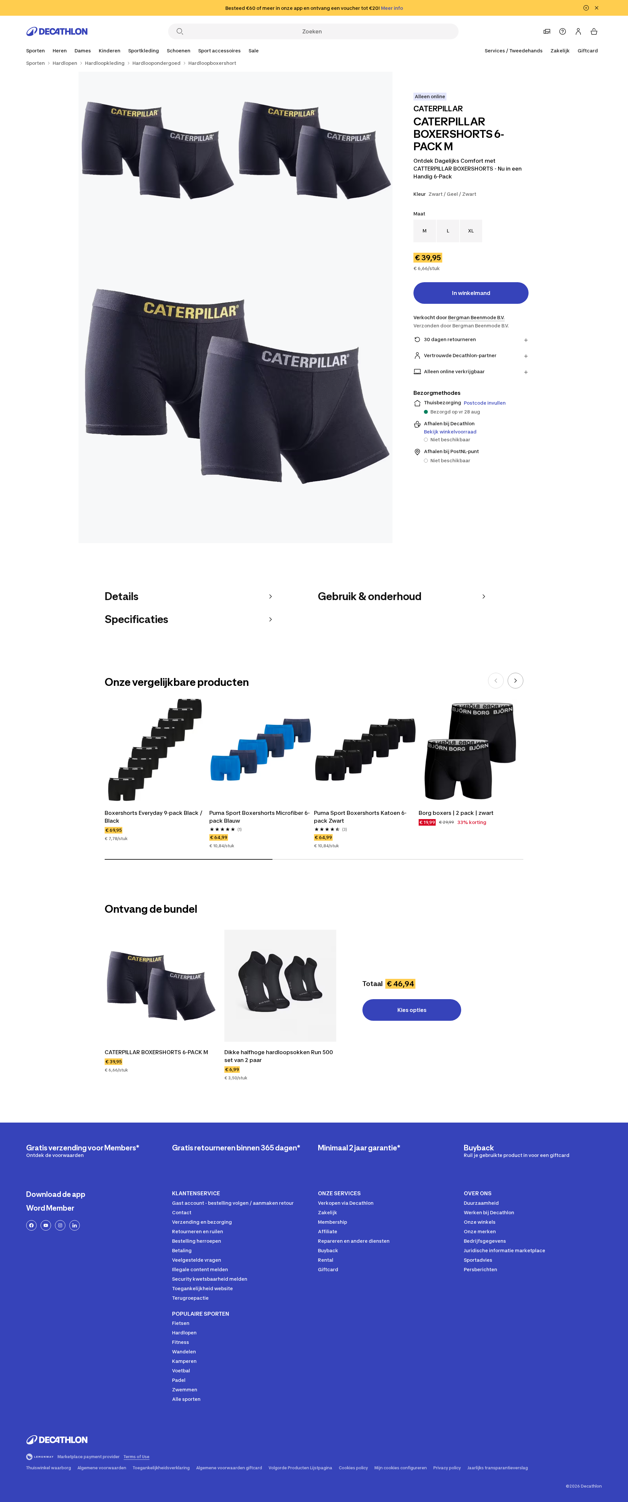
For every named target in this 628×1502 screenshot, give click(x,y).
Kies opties (412, 1010)
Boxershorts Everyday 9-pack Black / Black (154, 817)
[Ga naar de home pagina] (57, 31)
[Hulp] (562, 31)
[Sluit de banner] (596, 8)
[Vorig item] (496, 680)
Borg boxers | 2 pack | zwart (456, 813)
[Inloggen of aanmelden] (578, 31)
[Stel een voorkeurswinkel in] (547, 31)
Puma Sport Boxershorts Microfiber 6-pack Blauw (259, 817)
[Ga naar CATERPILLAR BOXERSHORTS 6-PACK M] (161, 986)
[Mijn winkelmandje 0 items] (594, 31)
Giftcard (588, 50)
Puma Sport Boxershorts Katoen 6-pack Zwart (360, 817)
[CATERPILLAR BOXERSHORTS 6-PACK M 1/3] (314, 150)
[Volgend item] (515, 680)
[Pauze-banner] (586, 8)
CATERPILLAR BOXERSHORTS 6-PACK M (156, 1052)
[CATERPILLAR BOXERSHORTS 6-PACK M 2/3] (157, 150)
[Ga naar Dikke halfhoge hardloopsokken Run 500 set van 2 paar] (280, 986)
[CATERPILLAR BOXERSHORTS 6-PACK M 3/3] (235, 386)
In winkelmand (471, 293)
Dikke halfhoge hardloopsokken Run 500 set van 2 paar (279, 1056)
